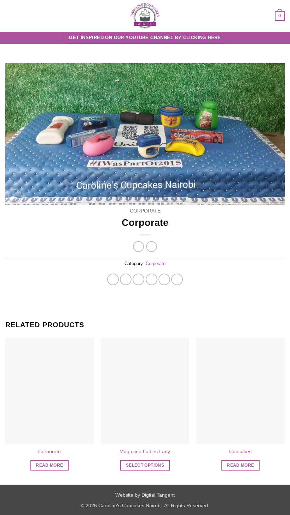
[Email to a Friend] (151, 279)
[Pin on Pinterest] (164, 279)
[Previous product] (151, 246)
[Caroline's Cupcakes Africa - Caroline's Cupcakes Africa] (145, 16)
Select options (145, 465)
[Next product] (138, 246)
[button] (9, 15)
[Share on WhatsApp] (113, 279)
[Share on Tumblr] (177, 279)
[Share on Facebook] (126, 279)
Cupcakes (240, 451)
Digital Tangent (158, 495)
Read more (49, 465)
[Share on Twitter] (138, 279)
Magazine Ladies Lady (145, 451)
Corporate (145, 211)
